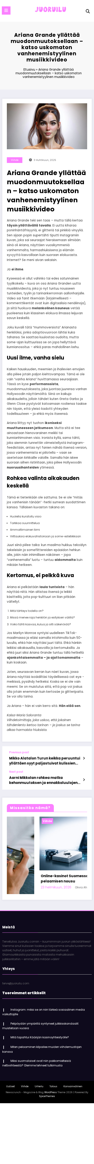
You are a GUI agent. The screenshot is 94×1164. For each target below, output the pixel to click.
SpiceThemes (47, 1095)
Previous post (19, 752)
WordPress (50, 1091)
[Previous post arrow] (84, 758)
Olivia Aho (53, 887)
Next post (16, 771)
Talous (53, 1085)
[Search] (88, 11)
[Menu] (6, 10)
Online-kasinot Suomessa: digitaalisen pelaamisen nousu (47, 879)
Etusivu (29, 69)
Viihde (14, 160)
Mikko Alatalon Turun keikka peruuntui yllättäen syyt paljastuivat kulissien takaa (44, 761)
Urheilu (39, 1085)
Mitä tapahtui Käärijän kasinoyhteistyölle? (39, 1036)
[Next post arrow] (84, 780)
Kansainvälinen (72, 1085)
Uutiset (10, 1085)
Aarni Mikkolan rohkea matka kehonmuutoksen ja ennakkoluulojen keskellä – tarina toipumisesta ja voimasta (43, 780)
